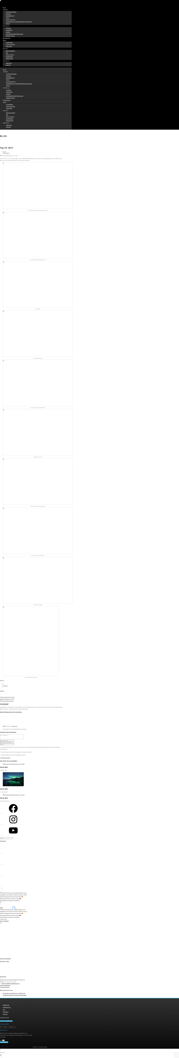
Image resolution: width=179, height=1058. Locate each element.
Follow (1, 907)
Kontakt (8, 65)
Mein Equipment (10, 51)
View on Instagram (4, 921)
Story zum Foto (10, 19)
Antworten (14, 726)
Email (1, 981)
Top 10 (7, 17)
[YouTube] (13, 835)
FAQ (7, 52)
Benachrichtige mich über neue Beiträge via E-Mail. (13, 755)
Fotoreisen (9, 42)
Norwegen (9, 30)
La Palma (8, 28)
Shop (4, 40)
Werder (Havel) (10, 36)
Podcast (8, 14)
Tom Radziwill (4, 704)
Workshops (6, 38)
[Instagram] (13, 824)
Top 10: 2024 (4, 767)
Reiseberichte (10, 16)
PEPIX (4, 726)
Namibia (8, 32)
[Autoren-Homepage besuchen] (7, 701)
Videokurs (9, 46)
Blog (4, 7)
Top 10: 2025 (4, 789)
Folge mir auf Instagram (5, 958)
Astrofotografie (11, 12)
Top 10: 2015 (4, 798)
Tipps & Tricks (10, 54)
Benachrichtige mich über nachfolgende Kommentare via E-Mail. (17, 752)
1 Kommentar (6, 153)
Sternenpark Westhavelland (14, 34)
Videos (8, 23)
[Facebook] (13, 813)
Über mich (9, 63)
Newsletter (9, 58)
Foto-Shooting (10, 44)
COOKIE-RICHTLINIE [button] (4, 1017)
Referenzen (9, 56)
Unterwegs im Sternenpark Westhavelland (19, 21)
